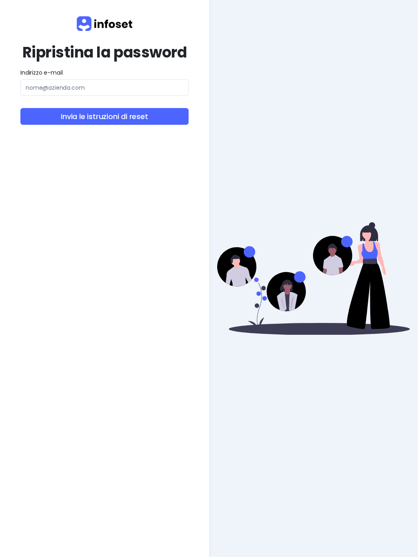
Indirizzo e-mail (41, 72)
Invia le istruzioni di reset (104, 116)
